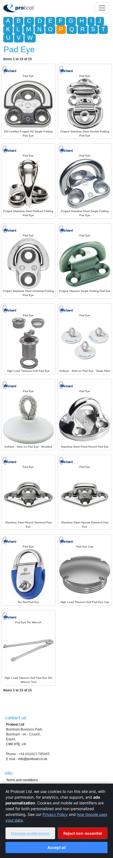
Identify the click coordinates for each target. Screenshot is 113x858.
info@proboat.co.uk (32, 759)
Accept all (56, 847)
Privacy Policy (55, 814)
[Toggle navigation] (102, 7)
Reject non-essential (82, 833)
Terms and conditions (22, 780)
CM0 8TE (13, 744)
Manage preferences (30, 833)
